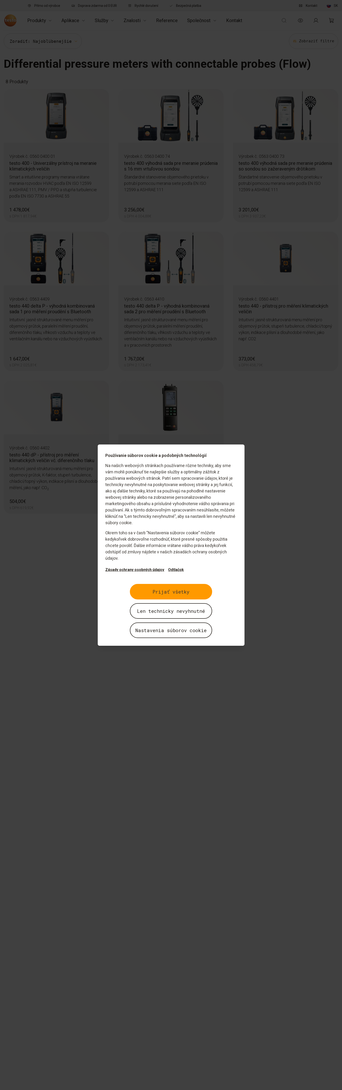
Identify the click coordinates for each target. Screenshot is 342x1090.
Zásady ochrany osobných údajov (134, 569)
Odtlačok (176, 569)
